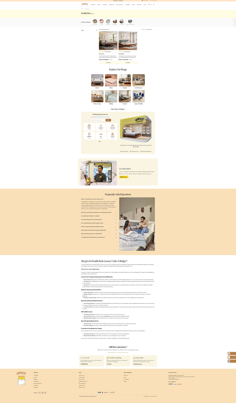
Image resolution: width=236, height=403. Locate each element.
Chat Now (109, 364)
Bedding (35, 379)
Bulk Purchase (82, 383)
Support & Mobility (38, 383)
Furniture (36, 387)
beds (115, 292)
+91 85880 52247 (84, 364)
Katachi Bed (121, 54)
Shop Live (124, 177)
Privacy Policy (82, 385)
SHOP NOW (108, 62)
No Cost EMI (81, 379)
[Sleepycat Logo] (85, 5)
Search (108, 120)
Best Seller (36, 381)
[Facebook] (40, 393)
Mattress (36, 375)
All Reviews (126, 379)
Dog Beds (36, 385)
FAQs (125, 377)
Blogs (125, 381)
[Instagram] (42, 393)
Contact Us (81, 375)
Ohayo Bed (101, 54)
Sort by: (143, 29)
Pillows (35, 377)
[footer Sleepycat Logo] (21, 373)
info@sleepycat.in (137, 364)
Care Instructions (83, 381)
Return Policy (82, 387)
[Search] (149, 4)
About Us (126, 375)
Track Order (82, 377)
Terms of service (153, 396)
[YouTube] (45, 393)
